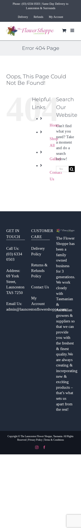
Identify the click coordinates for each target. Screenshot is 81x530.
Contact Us (40, 287)
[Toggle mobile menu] (72, 30)
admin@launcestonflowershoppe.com (36, 309)
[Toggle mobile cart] (64, 30)
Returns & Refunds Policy (39, 270)
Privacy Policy (35, 439)
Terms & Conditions (54, 439)
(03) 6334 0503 (31, 3)
